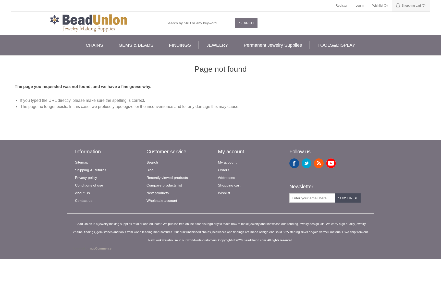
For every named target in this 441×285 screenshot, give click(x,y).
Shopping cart (229, 185)
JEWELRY (217, 45)
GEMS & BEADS (136, 45)
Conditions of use (89, 185)
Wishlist (224, 193)
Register (341, 5)
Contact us (83, 201)
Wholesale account (161, 201)
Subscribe (348, 198)
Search (246, 23)
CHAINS (94, 45)
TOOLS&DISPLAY (336, 45)
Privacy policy (86, 178)
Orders (223, 170)
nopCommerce (101, 248)
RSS (319, 163)
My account (227, 162)
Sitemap (81, 162)
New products (157, 193)
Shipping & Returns (90, 170)
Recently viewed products (167, 178)
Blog (150, 170)
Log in (360, 5)
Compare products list (164, 185)
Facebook (294, 163)
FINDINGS (180, 45)
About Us (82, 193)
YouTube (331, 163)
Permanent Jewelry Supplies (273, 45)
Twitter (306, 163)
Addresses (226, 178)
